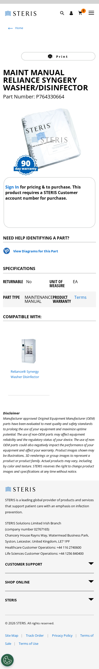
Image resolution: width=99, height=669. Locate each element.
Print (61, 56)
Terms (80, 297)
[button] (64, 19)
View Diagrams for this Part (35, 251)
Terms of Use (28, 643)
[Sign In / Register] (71, 13)
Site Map (11, 635)
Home (19, 28)
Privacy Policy (62, 635)
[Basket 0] (80, 12)
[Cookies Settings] (7, 660)
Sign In (12, 187)
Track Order (35, 635)
